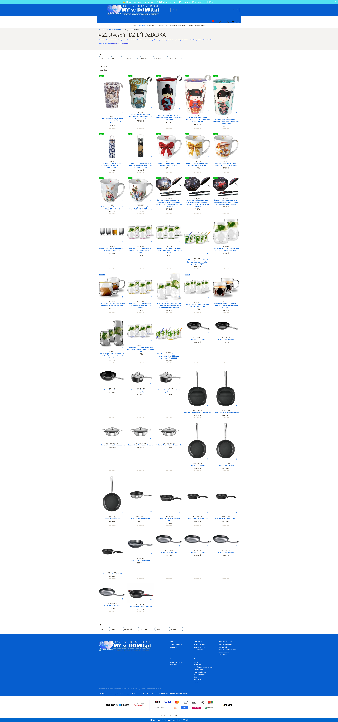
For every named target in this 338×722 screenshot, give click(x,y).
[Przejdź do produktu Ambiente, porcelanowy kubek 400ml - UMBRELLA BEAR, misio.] (225, 146)
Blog (195, 677)
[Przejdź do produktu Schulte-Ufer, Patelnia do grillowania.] (197, 388)
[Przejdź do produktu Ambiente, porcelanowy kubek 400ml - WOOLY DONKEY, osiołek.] (140, 189)
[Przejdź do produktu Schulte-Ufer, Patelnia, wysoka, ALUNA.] (168, 495)
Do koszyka (108, 112)
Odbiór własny (222, 654)
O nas (196, 662)
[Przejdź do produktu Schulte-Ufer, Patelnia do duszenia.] (112, 431)
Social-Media (198, 679)
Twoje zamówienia (199, 644)
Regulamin (173, 647)
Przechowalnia (198, 649)
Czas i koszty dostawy (225, 644)
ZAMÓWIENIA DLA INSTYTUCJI (203, 667)
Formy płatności (223, 647)
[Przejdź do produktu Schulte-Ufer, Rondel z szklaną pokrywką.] (140, 376)
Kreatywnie (197, 664)
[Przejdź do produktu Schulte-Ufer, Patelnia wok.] (112, 376)
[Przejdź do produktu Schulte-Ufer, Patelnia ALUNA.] (197, 495)
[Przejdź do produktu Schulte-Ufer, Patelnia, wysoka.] (140, 593)
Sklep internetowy (168, 715)
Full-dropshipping (199, 674)
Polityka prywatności (176, 662)
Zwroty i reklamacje (176, 644)
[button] (237, 9)
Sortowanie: (103, 67)
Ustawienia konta (199, 647)
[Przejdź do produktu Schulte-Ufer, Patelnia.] (197, 326)
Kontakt (196, 682)
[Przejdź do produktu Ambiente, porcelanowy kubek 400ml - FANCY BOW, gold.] (197, 146)
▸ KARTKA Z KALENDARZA (115, 29)
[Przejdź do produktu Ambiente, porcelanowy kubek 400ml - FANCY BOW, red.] (168, 146)
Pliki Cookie (174, 664)
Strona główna (103, 29)
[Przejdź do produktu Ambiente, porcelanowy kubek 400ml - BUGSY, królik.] (112, 189)
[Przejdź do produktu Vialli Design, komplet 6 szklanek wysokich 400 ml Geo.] (197, 287)
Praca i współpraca (200, 672)
